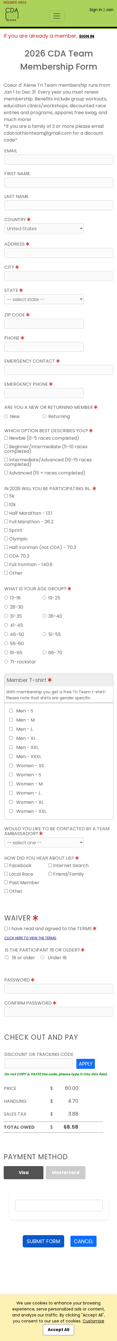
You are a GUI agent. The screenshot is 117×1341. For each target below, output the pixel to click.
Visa (24, 1173)
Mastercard (66, 1173)
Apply (86, 1063)
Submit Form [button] (43, 1241)
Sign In (95, 10)
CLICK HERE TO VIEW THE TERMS (30, 938)
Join (110, 10)
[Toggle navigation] (57, 16)
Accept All (58, 1329)
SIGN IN (86, 36)
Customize (93, 1321)
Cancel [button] (83, 1241)
